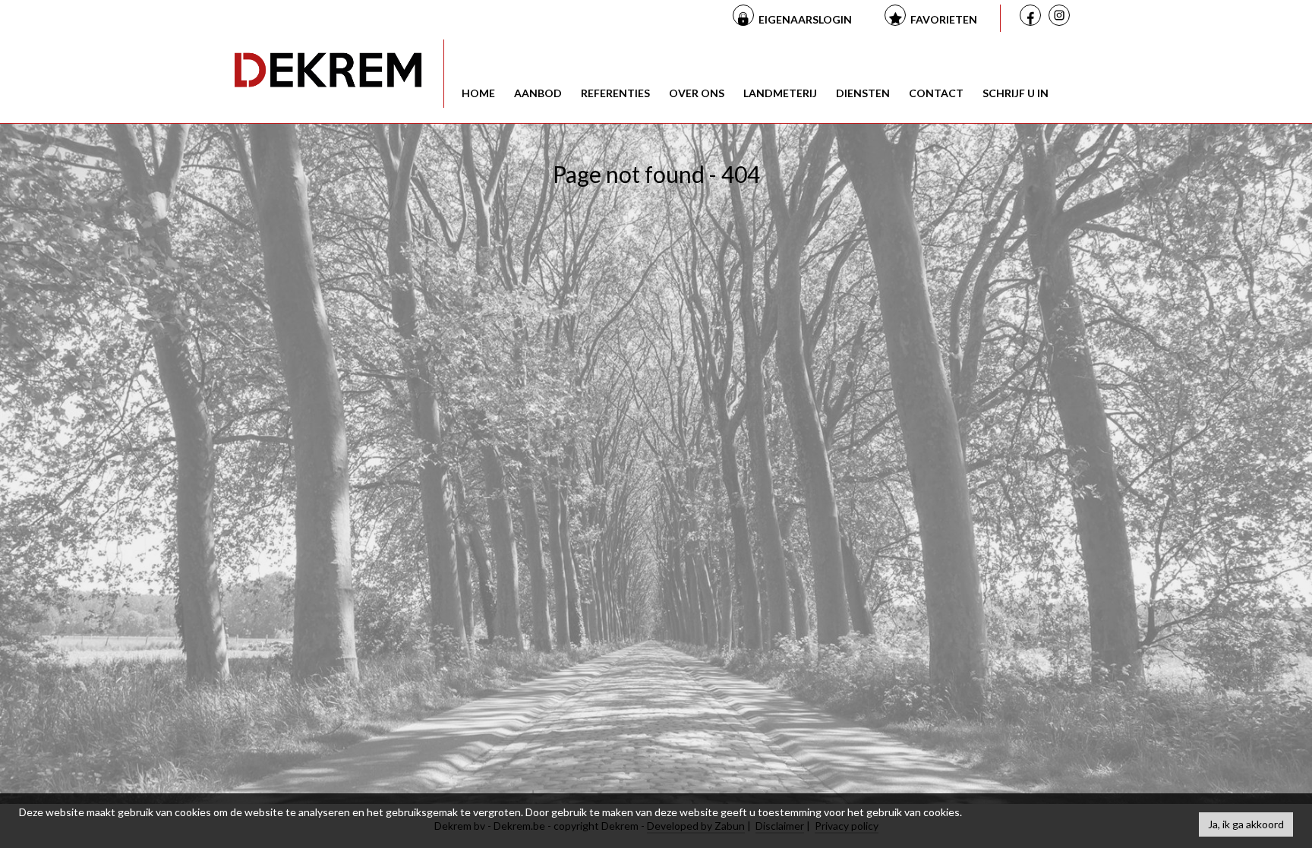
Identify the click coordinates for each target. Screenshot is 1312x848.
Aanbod (538, 93)
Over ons (696, 93)
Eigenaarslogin (805, 19)
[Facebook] (1033, 17)
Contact (936, 93)
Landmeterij (780, 93)
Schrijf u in (1015, 93)
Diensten (863, 93)
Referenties (615, 93)
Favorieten (943, 19)
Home (478, 93)
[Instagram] (1061, 18)
